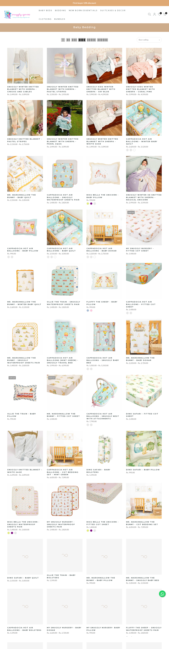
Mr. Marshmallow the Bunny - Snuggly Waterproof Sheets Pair (23, 360)
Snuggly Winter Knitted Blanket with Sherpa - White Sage (102, 141)
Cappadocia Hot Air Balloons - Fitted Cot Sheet (141, 304)
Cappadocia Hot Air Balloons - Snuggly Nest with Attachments (102, 416)
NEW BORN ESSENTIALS (83, 10)
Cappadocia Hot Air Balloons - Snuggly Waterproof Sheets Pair (63, 197)
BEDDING (60, 10)
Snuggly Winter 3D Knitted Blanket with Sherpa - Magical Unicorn (144, 197)
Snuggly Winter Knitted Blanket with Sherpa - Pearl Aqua (63, 141)
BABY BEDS (45, 10)
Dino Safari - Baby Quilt (23, 578)
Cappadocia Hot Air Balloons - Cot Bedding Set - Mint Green (62, 472)
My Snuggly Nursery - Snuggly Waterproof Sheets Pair (61, 524)
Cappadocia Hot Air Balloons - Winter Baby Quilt (141, 141)
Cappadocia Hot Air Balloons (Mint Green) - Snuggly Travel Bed (62, 360)
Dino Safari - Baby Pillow (143, 470)
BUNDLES (59, 19)
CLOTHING (45, 19)
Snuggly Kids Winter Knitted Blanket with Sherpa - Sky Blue (100, 89)
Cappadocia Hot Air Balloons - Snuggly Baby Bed (102, 360)
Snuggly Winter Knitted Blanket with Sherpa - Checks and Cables (23, 89)
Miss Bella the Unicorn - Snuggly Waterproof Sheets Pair (23, 524)
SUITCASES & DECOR (113, 10)
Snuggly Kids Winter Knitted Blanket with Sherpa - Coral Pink (140, 89)
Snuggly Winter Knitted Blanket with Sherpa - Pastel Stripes (63, 89)
